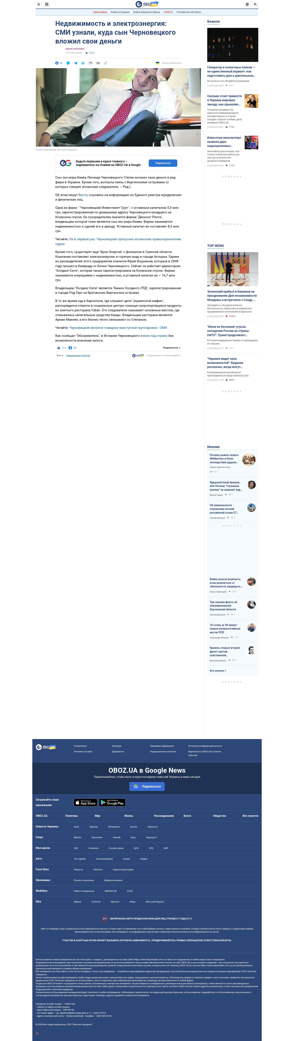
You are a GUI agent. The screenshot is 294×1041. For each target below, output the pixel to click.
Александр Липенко (219, 638)
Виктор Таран (216, 495)
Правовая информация (162, 746)
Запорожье (114, 826)
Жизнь (128, 815)
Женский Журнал (155, 901)
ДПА (136, 848)
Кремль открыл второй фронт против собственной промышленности (225, 651)
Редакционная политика (78, 355)
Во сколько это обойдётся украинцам (228, 81)
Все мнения (217, 670)
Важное (213, 21)
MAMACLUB (111, 891)
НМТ (166, 848)
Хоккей (116, 837)
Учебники (93, 848)
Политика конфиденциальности (205, 746)
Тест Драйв (80, 859)
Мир (97, 815)
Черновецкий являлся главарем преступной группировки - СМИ (118, 328)
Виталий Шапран (218, 660)
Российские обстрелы (189, 12)
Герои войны (100, 12)
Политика (71, 815)
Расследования (164, 815)
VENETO (168, 12)
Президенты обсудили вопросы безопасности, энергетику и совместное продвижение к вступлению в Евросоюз (229, 308)
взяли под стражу (154, 336)
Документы (118, 751)
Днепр (133, 826)
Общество (219, 815)
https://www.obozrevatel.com (148, 959)
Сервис (144, 859)
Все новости (250, 815)
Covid (129, 891)
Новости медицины (84, 891)
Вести (83, 195)
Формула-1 (151, 837)
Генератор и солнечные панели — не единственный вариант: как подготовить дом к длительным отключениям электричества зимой (231, 71)
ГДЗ (76, 848)
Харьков (93, 826)
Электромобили (104, 859)
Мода (132, 901)
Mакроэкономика (113, 880)
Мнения (213, 447)
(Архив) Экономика (75, 49)
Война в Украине (120, 12)
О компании (80, 746)
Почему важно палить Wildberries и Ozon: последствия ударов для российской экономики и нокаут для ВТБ (224, 458)
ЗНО (151, 848)
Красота (115, 901)
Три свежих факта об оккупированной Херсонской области (223, 605)
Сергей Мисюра (217, 518)
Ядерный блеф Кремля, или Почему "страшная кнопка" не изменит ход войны (225, 486)
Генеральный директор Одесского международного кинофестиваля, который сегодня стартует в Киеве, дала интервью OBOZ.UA (224, 116)
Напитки (97, 869)
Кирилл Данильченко (220, 467)
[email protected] (75, 1016)
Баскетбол (97, 837)
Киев (76, 826)
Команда (116, 746)
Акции (126, 859)
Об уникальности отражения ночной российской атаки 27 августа (223, 509)
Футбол (77, 837)
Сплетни (96, 901)
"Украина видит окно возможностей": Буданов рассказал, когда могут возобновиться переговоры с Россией (228, 363)
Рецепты (78, 869)
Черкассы (152, 826)
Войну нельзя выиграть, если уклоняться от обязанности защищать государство (225, 583)
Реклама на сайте (83, 751)
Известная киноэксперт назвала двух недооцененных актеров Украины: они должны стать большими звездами (224, 142)
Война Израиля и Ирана (146, 12)
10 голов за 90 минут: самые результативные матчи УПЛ (225, 628)
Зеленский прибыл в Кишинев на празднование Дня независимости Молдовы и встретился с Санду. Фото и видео (232, 296)
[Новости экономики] (138, 356)
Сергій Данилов (217, 615)
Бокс (133, 837)
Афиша (77, 901)
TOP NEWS (215, 246)
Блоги (187, 815)
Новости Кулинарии (123, 869)
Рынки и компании (84, 880)
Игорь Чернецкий (218, 592)
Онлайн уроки (116, 848)
